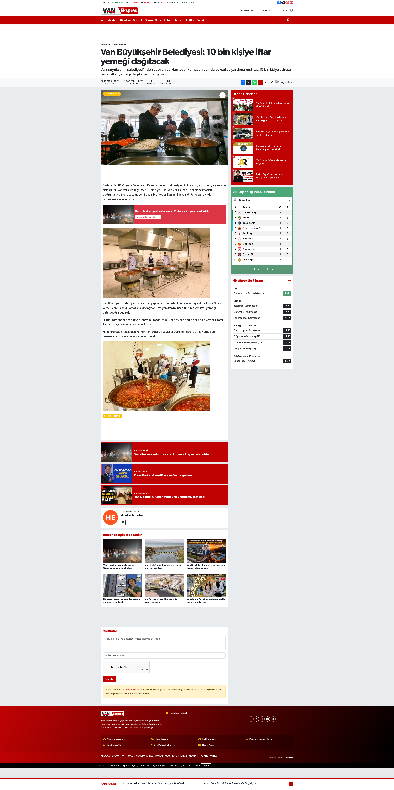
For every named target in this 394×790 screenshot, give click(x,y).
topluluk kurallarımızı (131, 689)
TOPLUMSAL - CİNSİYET (133, 756)
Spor (158, 20)
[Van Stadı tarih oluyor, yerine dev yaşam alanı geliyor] (206, 551)
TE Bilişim (289, 758)
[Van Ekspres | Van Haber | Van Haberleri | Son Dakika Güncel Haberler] (119, 10)
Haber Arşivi (208, 745)
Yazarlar (283, 10)
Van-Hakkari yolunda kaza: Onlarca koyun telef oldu (156, 783)
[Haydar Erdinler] (110, 517)
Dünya (149, 20)
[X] (256, 719)
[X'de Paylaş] (248, 82)
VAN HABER (120, 44)
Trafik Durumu (209, 739)
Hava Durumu (161, 739)
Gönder (109, 679)
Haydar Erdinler (132, 515)
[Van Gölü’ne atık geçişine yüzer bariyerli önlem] (164, 551)
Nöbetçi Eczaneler (116, 739)
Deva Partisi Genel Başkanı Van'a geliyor (233, 783)
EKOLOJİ (159, 756)
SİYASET (115, 756)
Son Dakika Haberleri (164, 745)
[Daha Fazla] (260, 82)
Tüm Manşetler (114, 745)
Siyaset (137, 20)
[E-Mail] (123, 522)
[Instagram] (262, 719)
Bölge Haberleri (173, 20)
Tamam (206, 765)
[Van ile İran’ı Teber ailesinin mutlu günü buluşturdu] (206, 585)
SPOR (167, 756)
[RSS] (273, 719)
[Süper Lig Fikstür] (289, 280)
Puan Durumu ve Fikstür (261, 739)
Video (266, 10)
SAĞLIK (204, 756)
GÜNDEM (105, 756)
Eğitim (190, 20)
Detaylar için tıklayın (262, 269)
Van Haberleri (109, 20)
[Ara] (291, 11)
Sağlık (200, 20)
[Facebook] (251, 719)
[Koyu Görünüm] (288, 20)
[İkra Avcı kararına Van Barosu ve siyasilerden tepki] (122, 585)
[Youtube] (267, 719)
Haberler (105, 44)
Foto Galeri (247, 10)
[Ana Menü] (292, 20)
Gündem (125, 20)
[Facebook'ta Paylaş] (243, 82)
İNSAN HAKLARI (179, 756)
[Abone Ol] (284, 82)
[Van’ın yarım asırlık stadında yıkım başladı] (164, 585)
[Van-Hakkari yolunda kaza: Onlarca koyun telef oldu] (122, 551)
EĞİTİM (213, 756)
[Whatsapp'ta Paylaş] (254, 82)
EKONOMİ (194, 756)
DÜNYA (150, 756)
